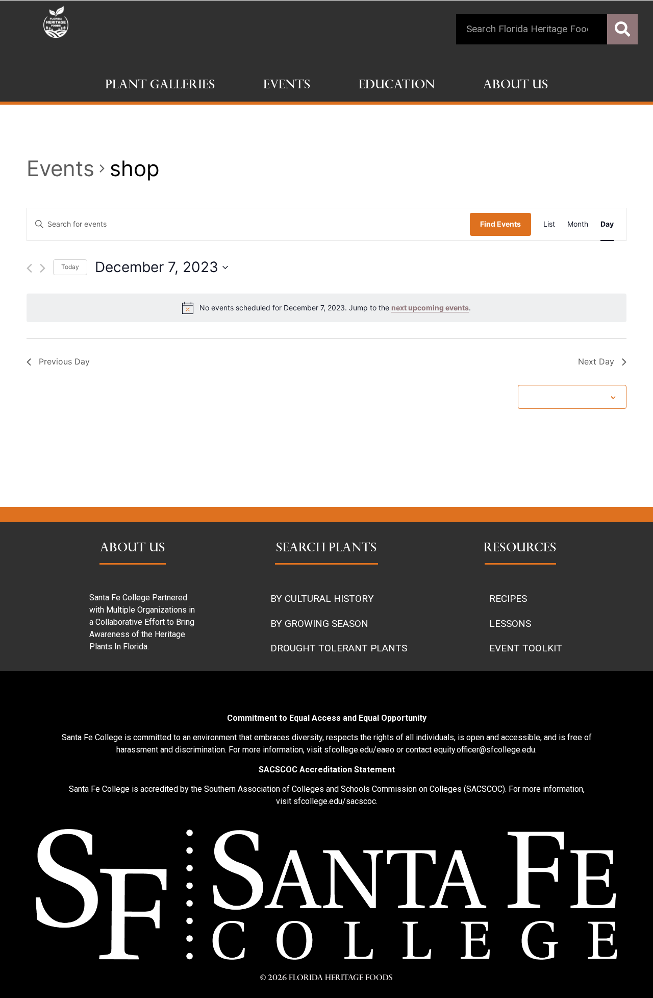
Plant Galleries (160, 86)
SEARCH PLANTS (326, 549)
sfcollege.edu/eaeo (359, 749)
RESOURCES (520, 549)
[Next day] (42, 268)
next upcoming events (430, 307)
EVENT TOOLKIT (525, 648)
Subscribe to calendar (567, 396)
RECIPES (508, 598)
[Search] (622, 29)
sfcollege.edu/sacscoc (334, 801)
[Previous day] (29, 268)
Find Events (500, 224)
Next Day (596, 361)
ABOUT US (132, 549)
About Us (515, 86)
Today (70, 267)
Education (397, 86)
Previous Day (64, 361)
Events (287, 86)
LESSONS (510, 623)
